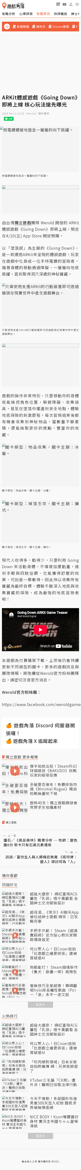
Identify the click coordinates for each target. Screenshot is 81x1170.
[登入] (71, 4)
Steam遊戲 (60, 26)
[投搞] (58, 4)
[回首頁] (13, 6)
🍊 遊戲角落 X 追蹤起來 (32, 740)
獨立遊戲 (11, 822)
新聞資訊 (43, 13)
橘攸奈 (41, 26)
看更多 (40, 1004)
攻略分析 (8, 13)
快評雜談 (60, 13)
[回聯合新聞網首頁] (4, 6)
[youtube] (64, 4)
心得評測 (26, 13)
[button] (77, 4)
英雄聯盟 (23, 26)
